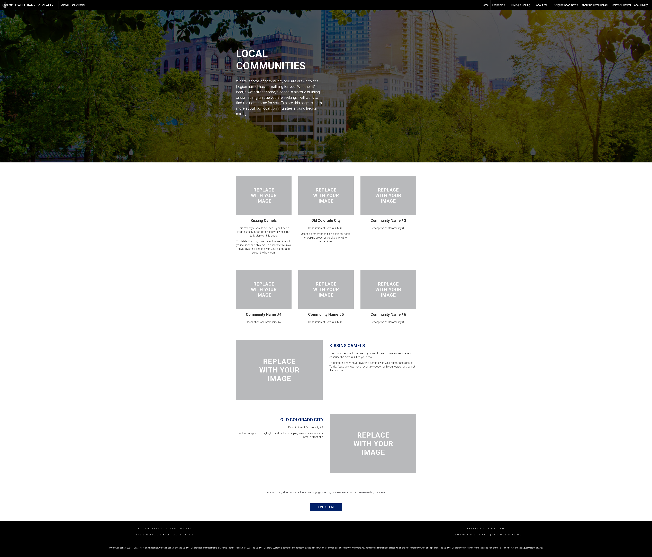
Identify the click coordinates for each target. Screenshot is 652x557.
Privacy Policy (498, 528)
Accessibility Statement (471, 535)
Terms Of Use (475, 528)
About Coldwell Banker (595, 5)
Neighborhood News (566, 5)
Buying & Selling (522, 6)
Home (485, 5)
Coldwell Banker (150, 528)
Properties (500, 6)
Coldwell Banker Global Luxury (630, 5)
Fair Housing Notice (506, 535)
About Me (543, 6)
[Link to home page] (30, 5)
